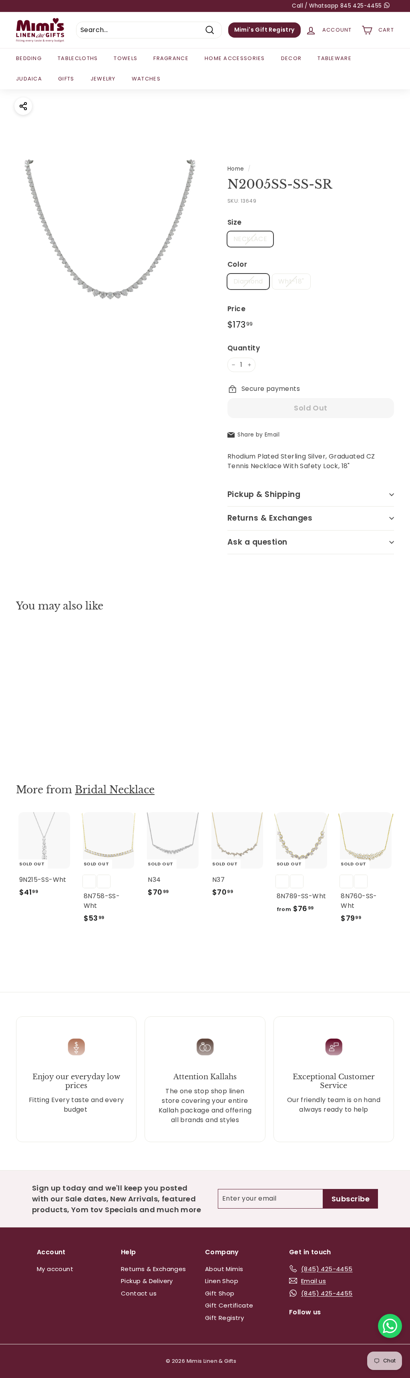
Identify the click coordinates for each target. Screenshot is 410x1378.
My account (55, 1269)
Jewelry (103, 78)
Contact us (139, 1293)
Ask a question (257, 542)
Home (235, 169)
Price (236, 309)
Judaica (29, 78)
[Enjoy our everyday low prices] (76, 1047)
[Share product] (23, 106)
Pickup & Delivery (147, 1281)
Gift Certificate (229, 1305)
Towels (125, 58)
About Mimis (224, 1269)
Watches (146, 78)
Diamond (248, 281)
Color (237, 264)
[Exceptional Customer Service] (334, 1047)
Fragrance (171, 58)
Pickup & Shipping (263, 494)
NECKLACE (250, 238)
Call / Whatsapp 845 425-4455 (338, 6)
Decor (291, 58)
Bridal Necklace (115, 790)
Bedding (29, 58)
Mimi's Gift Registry (264, 30)
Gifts (66, 78)
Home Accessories (235, 58)
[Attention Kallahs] (205, 1047)
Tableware (335, 58)
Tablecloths (78, 58)
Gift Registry (224, 1318)
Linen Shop (221, 1281)
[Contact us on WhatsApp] (390, 1326)
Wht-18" (291, 281)
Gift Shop (220, 1293)
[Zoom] (108, 235)
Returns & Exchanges (269, 518)
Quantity (243, 348)
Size (234, 222)
